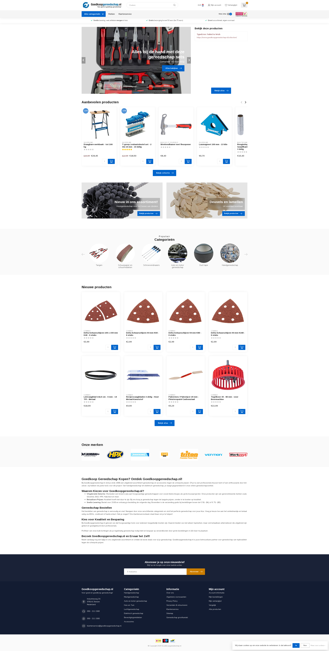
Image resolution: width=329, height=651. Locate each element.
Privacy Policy (171, 601)
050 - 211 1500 (93, 611)
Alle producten (215, 609)
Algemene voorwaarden (176, 597)
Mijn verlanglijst (215, 601)
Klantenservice (125, 14)
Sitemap (169, 613)
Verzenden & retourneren (176, 605)
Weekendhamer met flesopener (176, 144)
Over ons (170, 593)
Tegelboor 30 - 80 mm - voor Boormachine (224, 398)
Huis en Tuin (129, 605)
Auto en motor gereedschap (135, 601)
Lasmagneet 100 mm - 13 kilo (213, 144)
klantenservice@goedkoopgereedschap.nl (104, 626)
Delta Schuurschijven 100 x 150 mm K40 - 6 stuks (101, 334)
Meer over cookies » (318, 645)
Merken (111, 14)
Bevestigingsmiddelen (133, 617)
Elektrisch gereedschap (133, 613)
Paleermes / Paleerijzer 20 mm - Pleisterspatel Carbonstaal (183, 398)
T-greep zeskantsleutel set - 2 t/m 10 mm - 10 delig (136, 145)
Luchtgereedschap (131, 609)
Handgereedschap (131, 593)
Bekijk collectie (163, 173)
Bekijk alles (219, 90)
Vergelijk (212, 605)
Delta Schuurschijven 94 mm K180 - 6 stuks (228, 334)
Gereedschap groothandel (177, 617)
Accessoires (129, 621)
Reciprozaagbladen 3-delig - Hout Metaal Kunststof (142, 398)
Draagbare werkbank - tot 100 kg (98, 145)
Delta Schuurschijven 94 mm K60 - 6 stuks (142, 334)
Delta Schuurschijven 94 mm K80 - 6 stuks (184, 334)
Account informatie (216, 593)
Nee (305, 645)
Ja (296, 645)
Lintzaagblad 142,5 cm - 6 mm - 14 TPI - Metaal (100, 398)
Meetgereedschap (131, 597)
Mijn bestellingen (216, 597)
